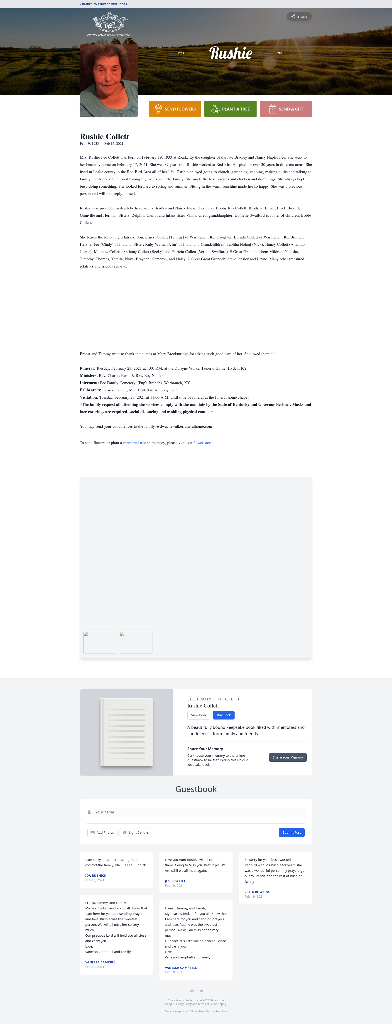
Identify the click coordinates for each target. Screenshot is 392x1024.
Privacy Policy (183, 1004)
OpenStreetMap (201, 1011)
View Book (198, 715)
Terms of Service (208, 1004)
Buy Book (224, 715)
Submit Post (292, 832)
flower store (202, 442)
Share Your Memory (288, 757)
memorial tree (134, 442)
